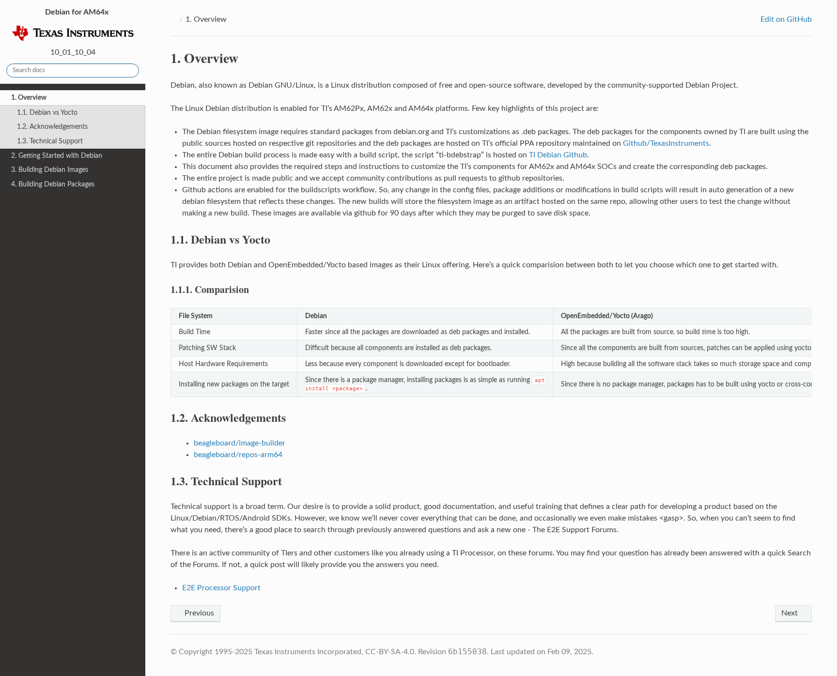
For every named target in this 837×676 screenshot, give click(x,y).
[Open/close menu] (5, 97)
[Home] (173, 19)
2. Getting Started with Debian (56, 155)
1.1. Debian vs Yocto (47, 112)
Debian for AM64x (75, 12)
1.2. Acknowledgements (52, 126)
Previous (198, 613)
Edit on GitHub (785, 19)
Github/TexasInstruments (666, 143)
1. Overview (28, 97)
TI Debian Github (558, 155)
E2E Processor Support (221, 588)
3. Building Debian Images (49, 169)
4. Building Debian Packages (52, 184)
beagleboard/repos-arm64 (238, 455)
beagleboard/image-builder (239, 443)
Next (790, 613)
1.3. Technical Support (50, 141)
